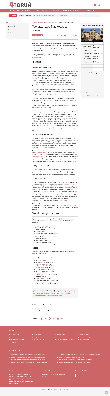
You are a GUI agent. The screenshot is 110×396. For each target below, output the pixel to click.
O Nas (48, 389)
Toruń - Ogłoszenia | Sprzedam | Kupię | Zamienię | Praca (52, 15)
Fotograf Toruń (38, 337)
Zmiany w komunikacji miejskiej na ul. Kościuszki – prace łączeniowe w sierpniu (79, 354)
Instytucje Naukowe (52, 22)
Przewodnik (87, 10)
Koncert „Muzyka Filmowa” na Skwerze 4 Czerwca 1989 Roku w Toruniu (30, 362)
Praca (42, 10)
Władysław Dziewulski (64, 194)
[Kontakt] (95, 5)
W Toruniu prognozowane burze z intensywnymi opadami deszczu (28, 359)
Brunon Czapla (53, 128)
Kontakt (44, 376)
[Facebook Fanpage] (91, 5)
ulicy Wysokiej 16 (65, 54)
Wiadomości (16, 10)
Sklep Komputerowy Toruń (18, 339)
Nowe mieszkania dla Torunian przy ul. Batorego (71, 357)
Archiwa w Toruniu (65, 293)
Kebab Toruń (14, 342)
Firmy (29, 10)
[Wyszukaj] (99, 5)
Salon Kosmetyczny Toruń (86, 337)
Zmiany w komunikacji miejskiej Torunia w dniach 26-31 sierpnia (28, 357)
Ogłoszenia (35, 10)
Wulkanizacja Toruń (39, 339)
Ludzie (94, 10)
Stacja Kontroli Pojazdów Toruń (65, 339)
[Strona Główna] (10, 10)
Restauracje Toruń (84, 339)
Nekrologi (56, 10)
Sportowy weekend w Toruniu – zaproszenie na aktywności (74, 362)
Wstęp (9, 29)
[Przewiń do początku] (106, 392)
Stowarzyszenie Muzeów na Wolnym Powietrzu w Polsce (48, 295)
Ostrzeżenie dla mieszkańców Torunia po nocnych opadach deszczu (29, 354)
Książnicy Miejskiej (42, 152)
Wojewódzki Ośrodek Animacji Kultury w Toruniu (46, 293)
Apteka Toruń (37, 334)
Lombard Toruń (61, 334)
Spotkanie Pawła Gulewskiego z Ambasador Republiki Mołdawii (75, 359)
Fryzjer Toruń (60, 337)
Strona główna (35, 22)
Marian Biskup (63, 200)
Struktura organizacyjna (15, 35)
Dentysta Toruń (15, 334)
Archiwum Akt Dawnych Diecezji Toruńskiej (63, 291)
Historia (11, 32)
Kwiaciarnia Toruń (84, 334)
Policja (24, 10)
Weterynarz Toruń (16, 337)
